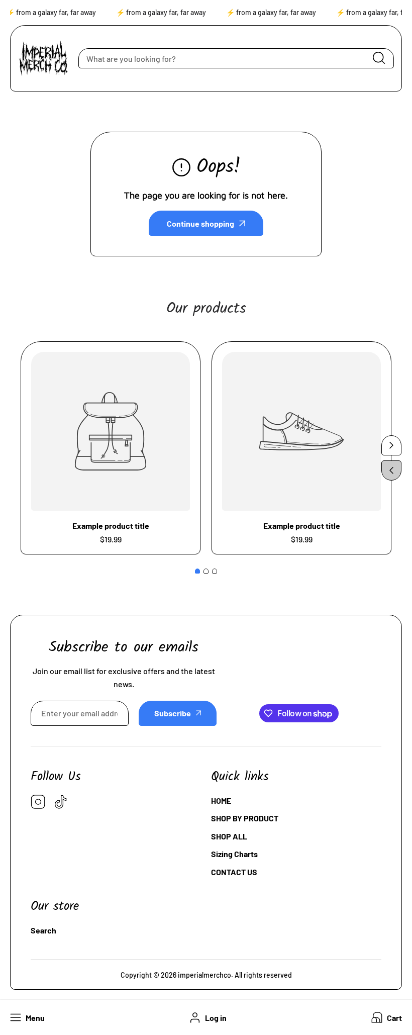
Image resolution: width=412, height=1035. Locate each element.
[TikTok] (60, 802)
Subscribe (172, 713)
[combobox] (236, 58)
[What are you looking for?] (379, 58)
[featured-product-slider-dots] (197, 571)
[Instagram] (38, 802)
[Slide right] (391, 445)
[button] (385, 1017)
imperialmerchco (204, 975)
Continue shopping (200, 223)
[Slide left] (391, 470)
